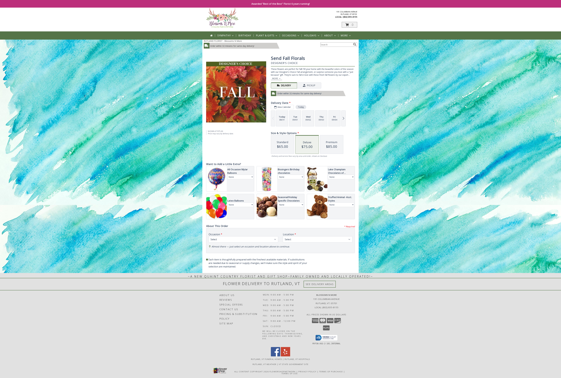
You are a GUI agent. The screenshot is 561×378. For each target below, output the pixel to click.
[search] (354, 44)
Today (301, 107)
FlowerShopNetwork (283, 371)
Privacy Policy (307, 371)
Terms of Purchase (331, 371)
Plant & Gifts (265, 35)
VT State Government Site (293, 364)
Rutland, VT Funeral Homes (266, 359)
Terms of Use (290, 373)
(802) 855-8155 (350, 16)
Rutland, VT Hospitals (297, 359)
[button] (349, 25)
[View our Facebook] (275, 355)
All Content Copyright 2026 (251, 371)
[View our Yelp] (285, 355)
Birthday (244, 35)
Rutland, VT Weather (264, 364)
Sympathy (224, 35)
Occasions (289, 35)
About (328, 35)
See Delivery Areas (320, 284)
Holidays (310, 35)
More (344, 35)
